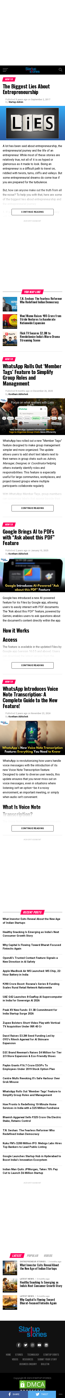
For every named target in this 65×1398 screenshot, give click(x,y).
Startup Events (51, 1354)
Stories (19, 1354)
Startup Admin (15, 102)
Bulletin (45, 1364)
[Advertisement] (32, 32)
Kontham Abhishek (18, 394)
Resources (28, 1359)
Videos (15, 1359)
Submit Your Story (47, 1359)
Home (8, 1354)
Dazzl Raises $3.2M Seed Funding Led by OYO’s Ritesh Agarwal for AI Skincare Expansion (28, 1039)
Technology (33, 1354)
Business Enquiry (28, 1364)
